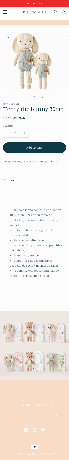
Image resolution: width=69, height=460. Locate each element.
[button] (5, 12)
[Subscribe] (57, 415)
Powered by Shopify (45, 454)
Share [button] (11, 180)
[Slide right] (43, 97)
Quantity (8, 125)
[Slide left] (26, 97)
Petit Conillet (28, 454)
